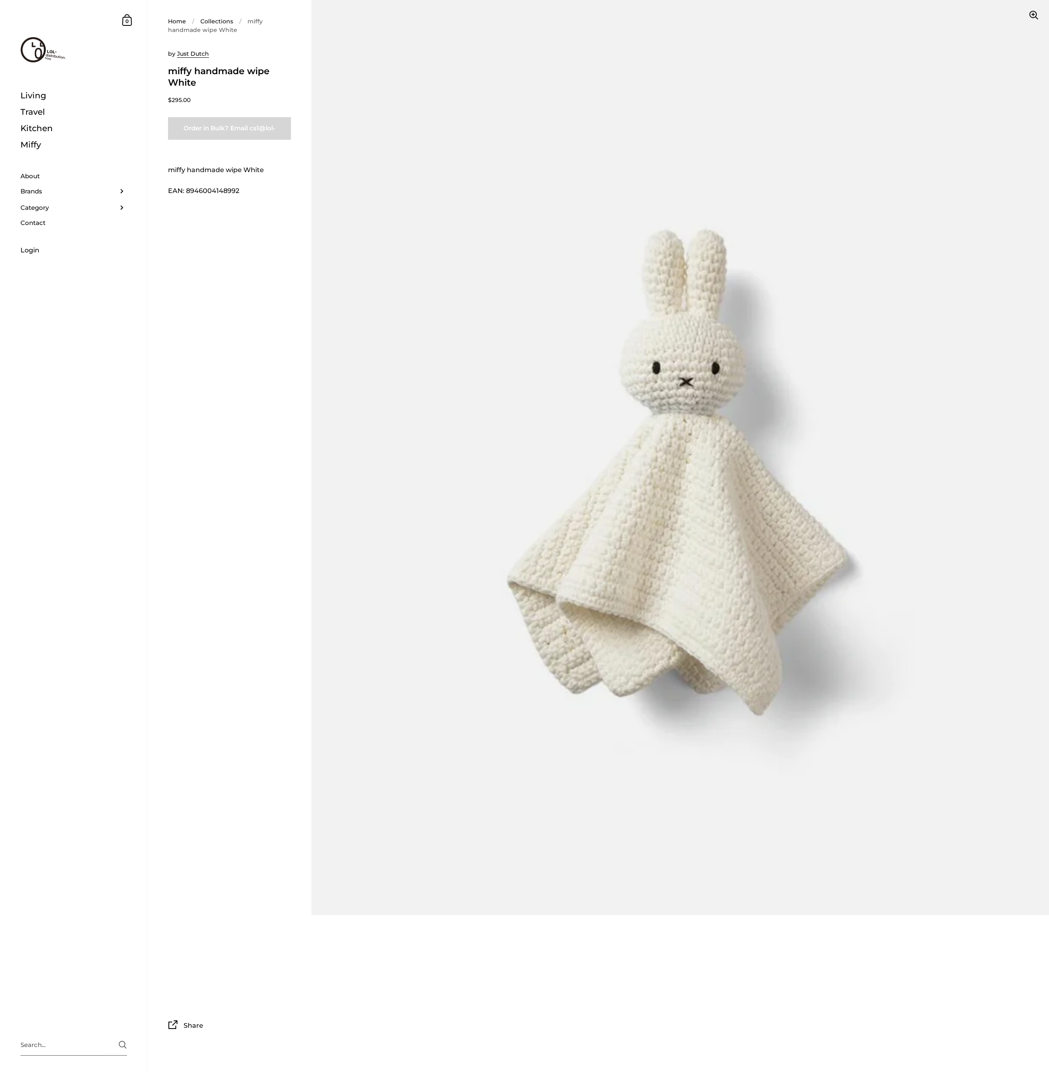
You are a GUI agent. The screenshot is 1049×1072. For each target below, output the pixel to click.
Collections (216, 21)
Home (177, 21)
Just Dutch (193, 53)
